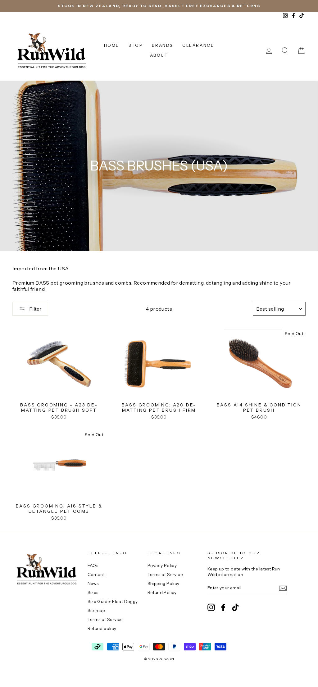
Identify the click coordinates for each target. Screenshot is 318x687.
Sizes (93, 592)
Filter (35, 309)
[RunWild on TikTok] (235, 607)
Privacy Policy (162, 565)
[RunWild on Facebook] (223, 607)
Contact (96, 574)
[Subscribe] (283, 588)
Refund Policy (162, 592)
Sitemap (96, 610)
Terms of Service (105, 619)
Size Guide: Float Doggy (113, 601)
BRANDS (162, 45)
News (93, 583)
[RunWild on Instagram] (211, 607)
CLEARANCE (198, 45)
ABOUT (159, 55)
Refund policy (102, 628)
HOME (111, 45)
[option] (159, 6)
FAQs (93, 565)
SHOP (136, 45)
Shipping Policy (163, 583)
